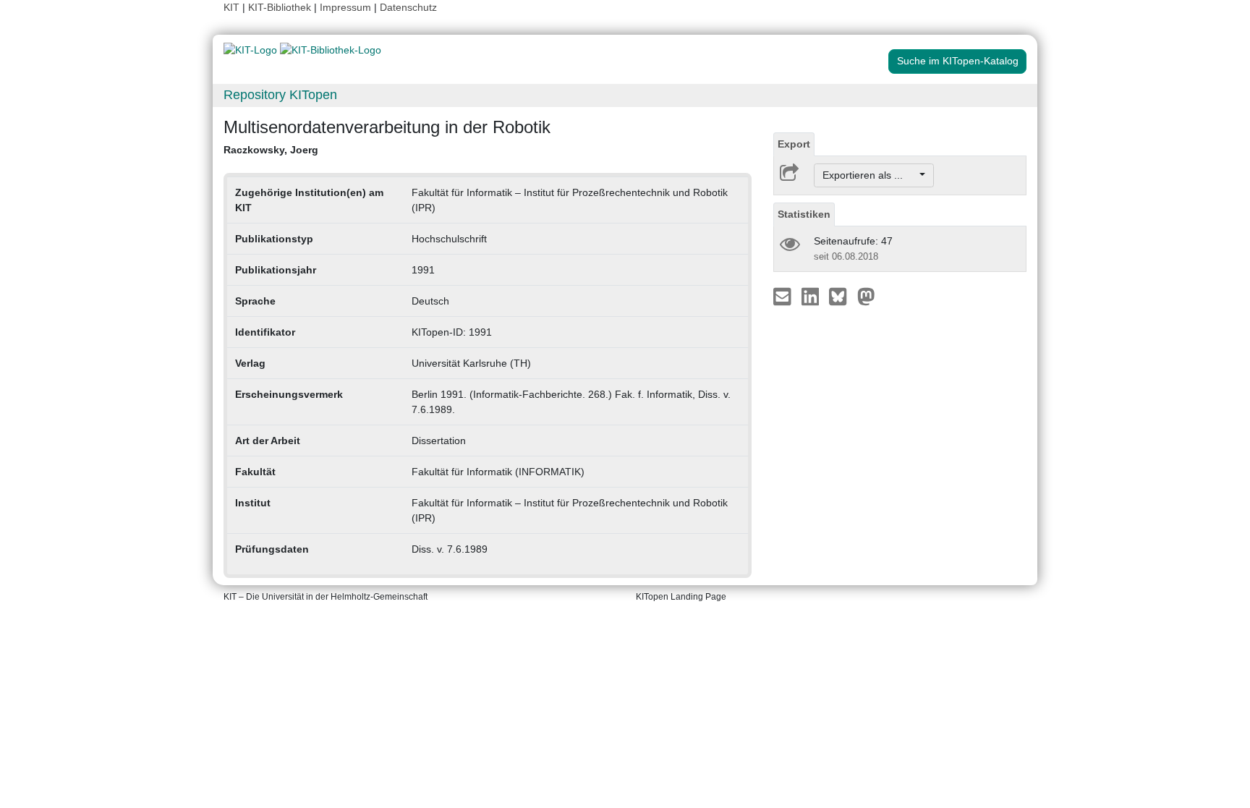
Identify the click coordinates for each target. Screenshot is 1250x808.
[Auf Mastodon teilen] (866, 296)
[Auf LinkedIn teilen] (812, 296)
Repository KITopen (280, 95)
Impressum (345, 7)
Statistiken (804, 214)
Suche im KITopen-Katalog (958, 61)
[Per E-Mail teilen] (783, 296)
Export (794, 144)
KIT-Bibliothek (281, 7)
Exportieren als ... (869, 175)
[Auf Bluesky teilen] (841, 296)
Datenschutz (408, 7)
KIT (231, 7)
